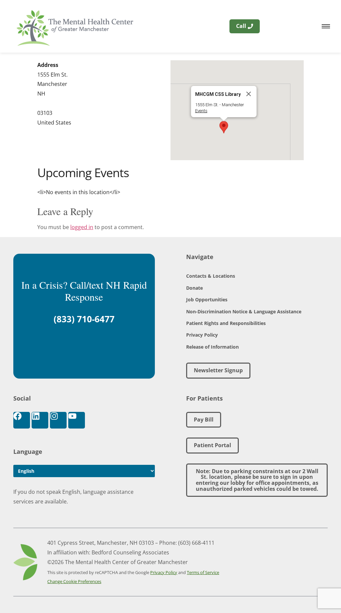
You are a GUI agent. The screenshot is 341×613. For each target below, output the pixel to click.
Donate (194, 288)
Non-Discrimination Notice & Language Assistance (243, 311)
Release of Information (212, 347)
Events (201, 110)
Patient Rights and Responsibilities (226, 323)
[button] (223, 127)
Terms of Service (203, 572)
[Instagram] (58, 420)
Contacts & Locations (210, 276)
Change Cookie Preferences (74, 581)
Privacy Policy (202, 335)
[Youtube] (76, 420)
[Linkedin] (40, 420)
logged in (81, 227)
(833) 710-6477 (84, 319)
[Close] (249, 94)
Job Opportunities (206, 299)
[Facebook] (21, 420)
